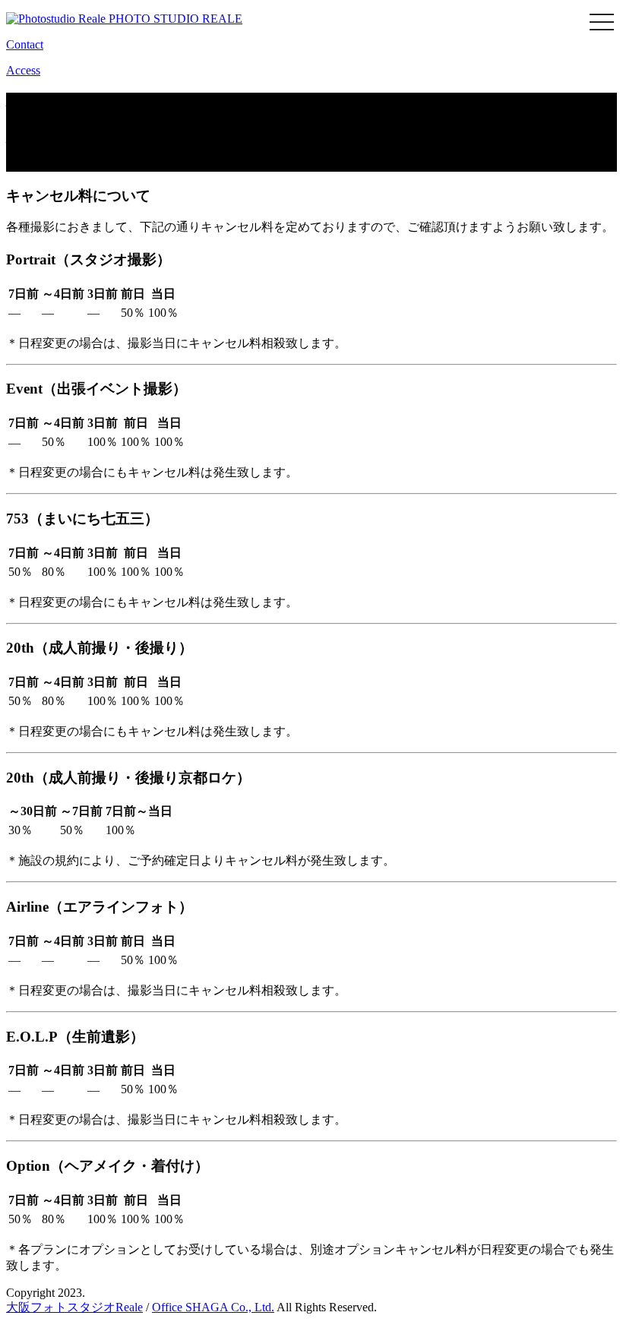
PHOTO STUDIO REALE (174, 18)
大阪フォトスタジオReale (74, 1307)
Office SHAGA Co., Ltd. (213, 1307)
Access (23, 70)
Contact (24, 44)
